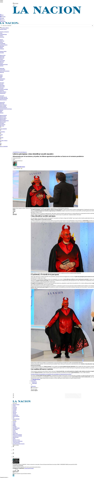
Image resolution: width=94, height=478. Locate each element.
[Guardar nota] (13, 209)
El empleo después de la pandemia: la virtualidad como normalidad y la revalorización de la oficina (51, 374)
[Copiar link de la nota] (13, 213)
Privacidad (31, 468)
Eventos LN (34, 382)
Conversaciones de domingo (6, 108)
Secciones (3, 16)
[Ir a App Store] (16, 463)
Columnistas (2, 69)
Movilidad (2, 46)
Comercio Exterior (3, 44)
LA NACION (15, 152)
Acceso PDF (2, 102)
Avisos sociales (3, 106)
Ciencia (1, 63)
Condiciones (26, 468)
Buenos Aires (2, 55)
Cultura (1, 59)
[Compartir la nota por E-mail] (16, 214)
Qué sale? (2, 95)
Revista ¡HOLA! (3, 116)
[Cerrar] (18, 23)
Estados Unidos (3, 51)
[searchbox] (46, 25)
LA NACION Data (3, 34)
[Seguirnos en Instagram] (13, 453)
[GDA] (16, 472)
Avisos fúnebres (3, 105)
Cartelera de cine (3, 97)
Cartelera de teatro (4, 98)
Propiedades (2, 43)
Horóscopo (2, 86)
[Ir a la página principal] (47, 13)
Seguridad (2, 56)
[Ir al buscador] (14, 5)
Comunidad (2, 60)
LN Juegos (2, 82)
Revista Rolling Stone (4, 120)
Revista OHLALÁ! (3, 115)
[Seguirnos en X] (13, 450)
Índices (1, 47)
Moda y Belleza (3, 91)
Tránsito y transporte (4, 31)
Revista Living (3, 119)
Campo (1, 42)
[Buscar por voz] (92, 25)
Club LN (2, 19)
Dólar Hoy (2, 41)
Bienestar (2, 61)
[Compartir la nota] (13, 211)
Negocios (24, 152)
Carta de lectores (3, 107)
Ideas (1, 111)
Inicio (2, 15)
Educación (2, 58)
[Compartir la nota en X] (14, 214)
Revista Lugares (3, 118)
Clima (1, 33)
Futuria (1, 39)
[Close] (13, 394)
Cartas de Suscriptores (4, 71)
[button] (47, 84)
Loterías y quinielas (4, 89)
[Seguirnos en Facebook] (13, 446)
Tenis (1, 77)
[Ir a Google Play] (16, 460)
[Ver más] (31, 384)
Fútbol (1, 75)
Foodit (2, 18)
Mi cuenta (3, 21)
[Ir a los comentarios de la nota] (14, 209)
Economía (20, 152)
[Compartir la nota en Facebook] (13, 214)
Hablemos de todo (4, 64)
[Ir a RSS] (13, 456)
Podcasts (2, 90)
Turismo (1, 84)
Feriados (2, 88)
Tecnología (2, 85)
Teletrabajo (34, 383)
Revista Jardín (3, 122)
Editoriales (2, 68)
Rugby (1, 76)
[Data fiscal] (13, 476)
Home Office (33, 380)
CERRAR (1, 0)
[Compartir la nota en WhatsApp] (14, 211)
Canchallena (2, 78)
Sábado (1, 110)
